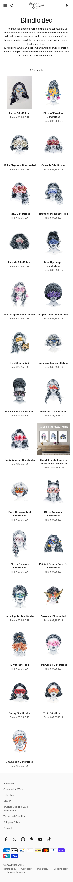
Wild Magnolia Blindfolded (19, 314)
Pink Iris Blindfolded (19, 262)
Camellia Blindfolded (53, 165)
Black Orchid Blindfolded (19, 411)
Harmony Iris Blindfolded (53, 213)
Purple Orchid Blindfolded (53, 314)
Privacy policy (26, 869)
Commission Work (13, 789)
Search (7, 800)
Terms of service (43, 869)
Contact (7, 828)
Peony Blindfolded (19, 213)
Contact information (16, 872)
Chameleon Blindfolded (19, 761)
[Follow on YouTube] (40, 839)
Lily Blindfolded (19, 664)
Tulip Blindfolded (53, 713)
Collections (9, 795)
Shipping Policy (11, 822)
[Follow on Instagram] (23, 839)
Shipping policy (61, 869)
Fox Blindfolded (19, 363)
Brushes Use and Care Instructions (15, 808)
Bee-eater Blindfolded (53, 616)
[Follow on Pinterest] (31, 839)
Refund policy (9, 869)
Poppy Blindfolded (20, 713)
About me (8, 783)
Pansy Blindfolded (19, 113)
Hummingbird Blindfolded (20, 616)
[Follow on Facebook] (5, 839)
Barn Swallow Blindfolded (53, 363)
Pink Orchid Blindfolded (53, 664)
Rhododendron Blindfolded (20, 459)
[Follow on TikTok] (49, 839)
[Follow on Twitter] (14, 839)
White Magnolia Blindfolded (20, 165)
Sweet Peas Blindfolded (53, 411)
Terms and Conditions (15, 816)
